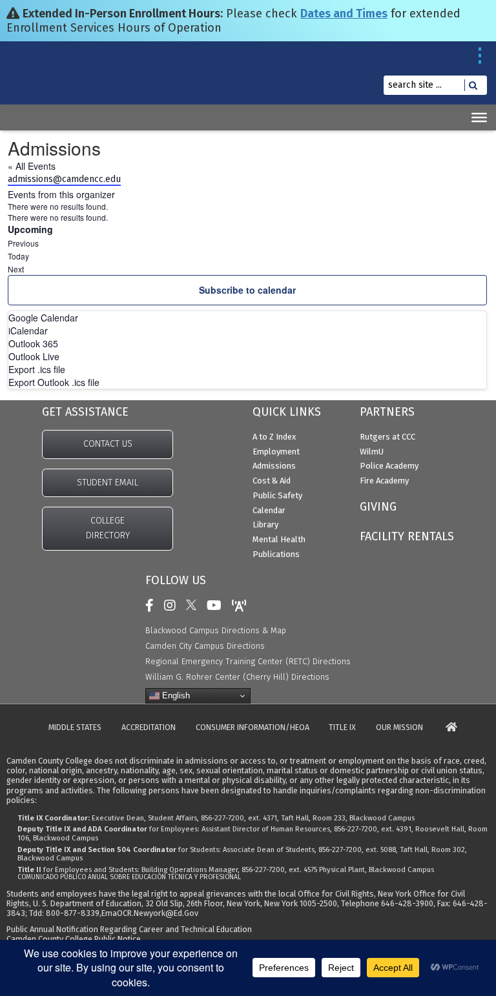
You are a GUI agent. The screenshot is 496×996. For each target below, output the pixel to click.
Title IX (342, 728)
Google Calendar (43, 317)
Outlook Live (33, 356)
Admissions (274, 466)
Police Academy (389, 466)
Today (18, 255)
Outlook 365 (33, 343)
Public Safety (277, 495)
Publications (276, 554)
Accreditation (148, 728)
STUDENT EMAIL (107, 482)
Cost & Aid (272, 480)
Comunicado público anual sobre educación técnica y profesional (129, 877)
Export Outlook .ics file (53, 382)
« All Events (32, 165)
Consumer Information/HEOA (252, 728)
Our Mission (399, 728)
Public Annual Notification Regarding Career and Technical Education (129, 929)
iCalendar (28, 330)
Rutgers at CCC (387, 437)
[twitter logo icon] (194, 605)
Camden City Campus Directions (205, 646)
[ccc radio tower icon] (242, 605)
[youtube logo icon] (217, 605)
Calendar (269, 510)
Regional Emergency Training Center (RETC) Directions (248, 661)
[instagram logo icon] (173, 605)
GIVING (378, 507)
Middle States (74, 728)
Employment (276, 451)
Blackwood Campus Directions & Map (215, 630)
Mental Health (279, 539)
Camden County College (40, 83)
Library (265, 524)
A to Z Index (274, 437)
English (175, 695)
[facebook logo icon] (152, 605)
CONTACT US (107, 443)
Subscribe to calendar (247, 289)
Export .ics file (36, 369)
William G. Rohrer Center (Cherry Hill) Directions (237, 677)
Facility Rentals (407, 536)
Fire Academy (384, 480)
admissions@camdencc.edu (64, 179)
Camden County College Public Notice (73, 939)
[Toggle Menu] (479, 117)
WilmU (372, 451)
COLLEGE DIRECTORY (108, 528)
